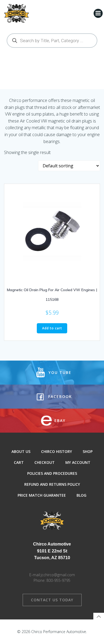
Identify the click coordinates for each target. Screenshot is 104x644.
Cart (19, 462)
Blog (81, 495)
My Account (77, 462)
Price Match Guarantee (42, 495)
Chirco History (56, 451)
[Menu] (98, 13)
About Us (20, 451)
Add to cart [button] (52, 328)
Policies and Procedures (52, 473)
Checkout (44, 462)
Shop (88, 451)
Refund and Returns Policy (52, 484)
